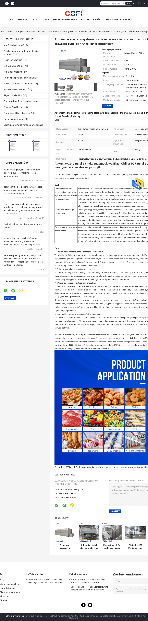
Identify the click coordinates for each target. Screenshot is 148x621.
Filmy (36, 19)
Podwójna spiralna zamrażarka (19, 77)
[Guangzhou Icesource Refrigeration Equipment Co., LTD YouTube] (12, 3)
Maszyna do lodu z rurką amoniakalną (22, 125)
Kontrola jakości (91, 19)
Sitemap (4, 600)
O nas (46, 19)
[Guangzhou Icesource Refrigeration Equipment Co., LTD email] (7, 290)
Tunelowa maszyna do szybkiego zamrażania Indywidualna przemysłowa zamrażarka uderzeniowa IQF (65, 547)
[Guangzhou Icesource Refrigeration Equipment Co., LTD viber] (22, 290)
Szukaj (129, 3)
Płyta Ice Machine (13, 95)
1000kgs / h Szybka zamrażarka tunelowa (84, 467)
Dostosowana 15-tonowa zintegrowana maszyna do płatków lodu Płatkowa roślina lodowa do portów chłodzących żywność (89, 589)
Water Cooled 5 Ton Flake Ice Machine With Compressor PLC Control (88, 581)
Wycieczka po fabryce (65, 19)
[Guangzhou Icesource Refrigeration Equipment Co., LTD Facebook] (7, 3)
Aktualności (5, 596)
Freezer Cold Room (13, 107)
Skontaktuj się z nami (118, 19)
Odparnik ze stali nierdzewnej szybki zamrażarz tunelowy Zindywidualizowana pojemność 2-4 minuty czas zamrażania (89, 547)
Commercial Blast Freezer (17, 113)
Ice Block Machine (13, 71)
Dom (11, 19)
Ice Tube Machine (13, 45)
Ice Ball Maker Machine (15, 89)
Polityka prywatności (14, 616)
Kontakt (107, 105)
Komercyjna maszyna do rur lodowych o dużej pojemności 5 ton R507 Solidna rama (46, 581)
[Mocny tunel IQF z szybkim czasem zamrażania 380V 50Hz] (112, 532)
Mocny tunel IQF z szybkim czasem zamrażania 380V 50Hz (111, 547)
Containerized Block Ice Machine (20, 101)
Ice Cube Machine (13, 66)
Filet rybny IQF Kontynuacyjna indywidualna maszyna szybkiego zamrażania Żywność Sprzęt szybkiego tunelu (135, 547)
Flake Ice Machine (13, 60)
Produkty (23, 19)
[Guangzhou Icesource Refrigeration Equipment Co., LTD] (74, 13)
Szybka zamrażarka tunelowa (31, 31)
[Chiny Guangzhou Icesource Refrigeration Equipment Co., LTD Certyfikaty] (12, 145)
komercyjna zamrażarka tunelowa (120, 467)
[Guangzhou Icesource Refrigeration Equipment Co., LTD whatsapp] (14, 290)
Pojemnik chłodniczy (14, 119)
